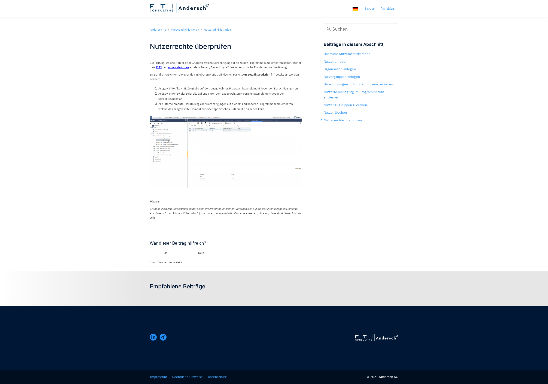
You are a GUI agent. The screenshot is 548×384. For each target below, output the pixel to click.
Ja (166, 253)
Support (370, 8)
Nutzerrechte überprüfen (343, 120)
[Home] (179, 8)
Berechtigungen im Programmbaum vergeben (358, 84)
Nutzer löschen (335, 112)
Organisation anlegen (340, 69)
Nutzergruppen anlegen (342, 77)
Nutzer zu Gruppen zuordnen (345, 105)
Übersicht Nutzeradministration (347, 54)
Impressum (158, 377)
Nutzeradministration (217, 29)
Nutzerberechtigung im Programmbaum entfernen (354, 95)
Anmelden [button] (387, 8)
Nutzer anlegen (335, 62)
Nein (201, 253)
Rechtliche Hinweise (187, 377)
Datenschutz (217, 377)
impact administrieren (185, 29)
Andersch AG (158, 29)
